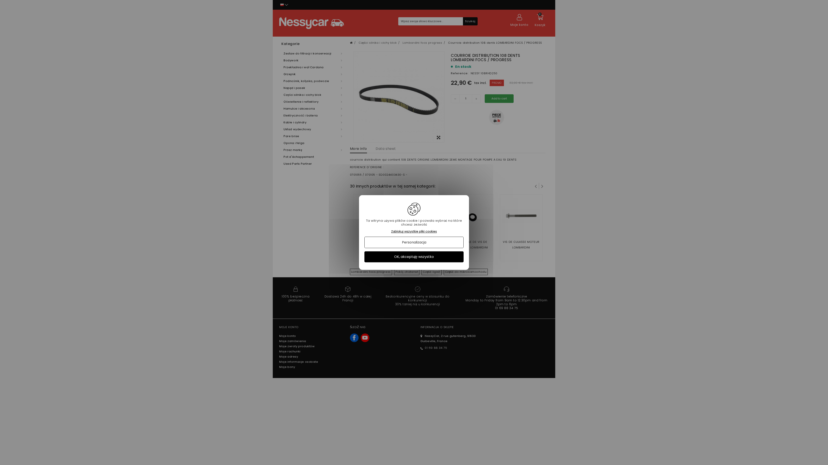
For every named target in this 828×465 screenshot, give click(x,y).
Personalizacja (414, 242)
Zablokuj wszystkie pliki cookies (414, 231)
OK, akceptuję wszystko (414, 256)
